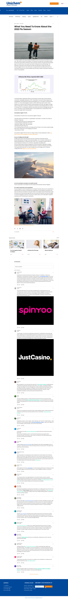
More (51, 16)
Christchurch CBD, (7, 587)
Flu (41, 16)
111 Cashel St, (6, 585)
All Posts (11, 16)
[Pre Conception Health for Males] (16, 244)
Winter (46, 16)
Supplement (36, 16)
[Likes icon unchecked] (17, 284)
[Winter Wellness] (51, 244)
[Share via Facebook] (14, 228)
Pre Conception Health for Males (16, 251)
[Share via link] (22, 228)
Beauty (24, 16)
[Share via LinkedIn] (20, 228)
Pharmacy (17, 16)
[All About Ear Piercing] (34, 244)
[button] (57, 16)
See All (58, 237)
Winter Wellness (49, 250)
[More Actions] (53, 272)
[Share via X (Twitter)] (17, 228)
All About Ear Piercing (33, 250)
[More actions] (53, 23)
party (29, 16)
